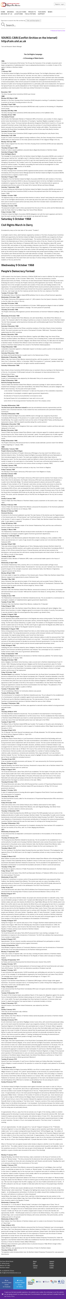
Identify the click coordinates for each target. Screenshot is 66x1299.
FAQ (34, 1263)
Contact (35, 1265)
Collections (21, 12)
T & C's (35, 1268)
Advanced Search (56, 31)
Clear (63, 31)
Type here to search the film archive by (13, 20)
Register (57, 4)
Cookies (52, 1265)
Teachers (42, 12)
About (35, 1261)
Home (3, 12)
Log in (62, 4)
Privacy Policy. (11, 1296)
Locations (18, 14)
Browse (10, 12)
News (50, 12)
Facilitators (30, 14)
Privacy (52, 1263)
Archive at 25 (6, 14)
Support (41, 14)
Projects (32, 12)
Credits (52, 1268)
